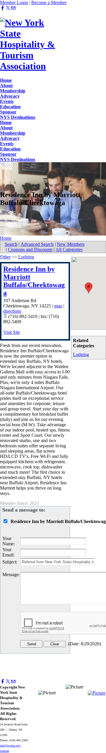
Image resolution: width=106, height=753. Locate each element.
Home (6, 80)
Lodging (81, 354)
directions (12, 311)
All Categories (69, 249)
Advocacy (10, 96)
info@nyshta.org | (10, 745)
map (58, 305)
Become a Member (49, 2)
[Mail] (13, 8)
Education (10, 106)
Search (11, 244)
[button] (88, 288)
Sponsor (8, 111)
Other (5, 256)
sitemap (4, 750)
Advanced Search (37, 244)
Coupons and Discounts (30, 249)
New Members (71, 244)
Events (7, 101)
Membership (12, 90)
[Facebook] (2, 8)
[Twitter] (8, 8)
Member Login (14, 2)
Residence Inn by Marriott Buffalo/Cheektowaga (34, 281)
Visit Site (11, 332)
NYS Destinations (17, 117)
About (6, 85)
